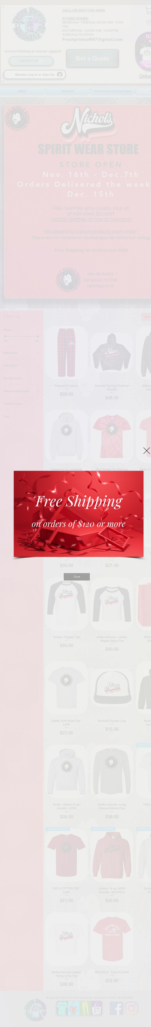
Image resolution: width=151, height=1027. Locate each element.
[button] (146, 450)
